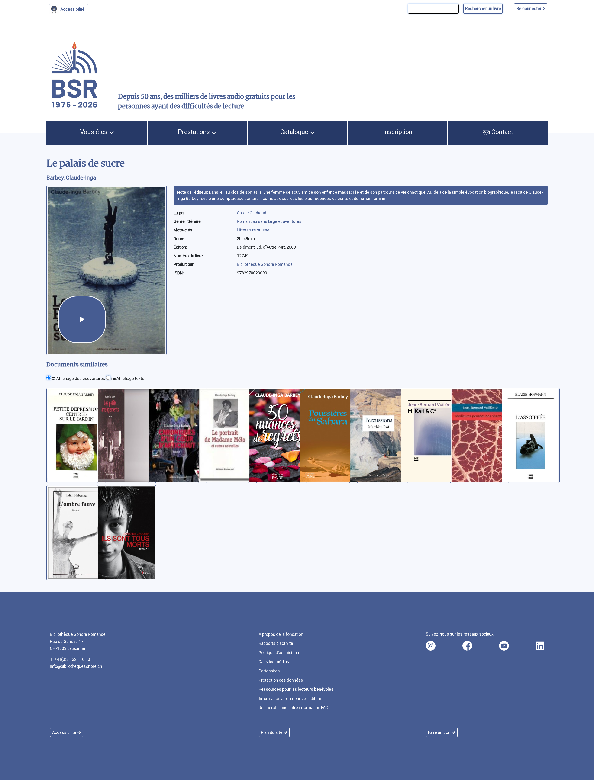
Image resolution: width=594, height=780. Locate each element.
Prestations (194, 132)
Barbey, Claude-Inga (71, 177)
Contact (501, 132)
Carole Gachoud (251, 212)
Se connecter (529, 8)
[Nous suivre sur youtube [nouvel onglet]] (504, 646)
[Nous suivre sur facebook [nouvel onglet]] (467, 646)
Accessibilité (72, 9)
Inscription (397, 132)
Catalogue (295, 132)
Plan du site (271, 732)
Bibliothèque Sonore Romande (265, 264)
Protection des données (281, 680)
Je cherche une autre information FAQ (293, 707)
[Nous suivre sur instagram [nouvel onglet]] (431, 646)
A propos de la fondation (281, 634)
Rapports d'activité (276, 643)
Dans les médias (274, 661)
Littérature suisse (253, 230)
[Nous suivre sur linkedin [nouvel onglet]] (540, 646)
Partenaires (269, 670)
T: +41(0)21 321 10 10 (70, 659)
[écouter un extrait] (82, 319)
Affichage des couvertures (80, 378)
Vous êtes (94, 132)
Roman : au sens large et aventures (269, 221)
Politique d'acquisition (279, 652)
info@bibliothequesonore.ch (76, 666)
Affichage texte (130, 378)
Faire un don (439, 732)
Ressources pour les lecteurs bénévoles (296, 689)
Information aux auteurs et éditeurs (291, 698)
